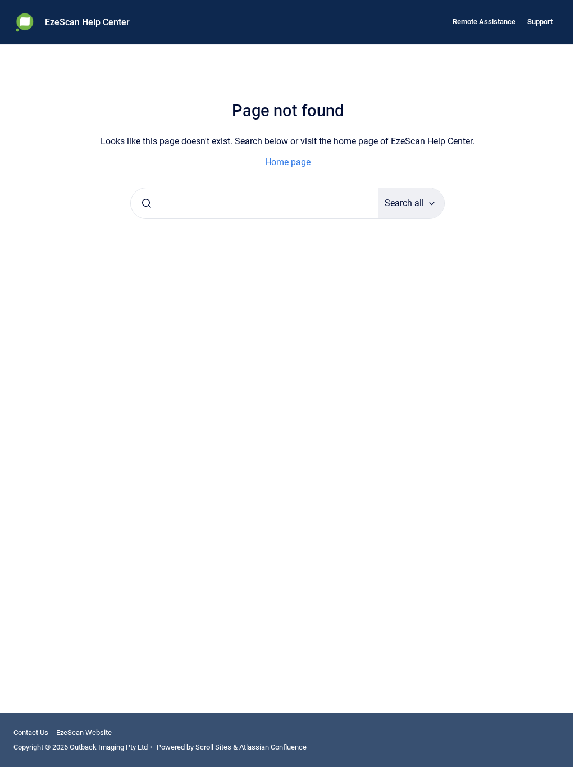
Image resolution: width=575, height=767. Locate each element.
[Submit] (147, 203)
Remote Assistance (484, 21)
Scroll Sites (213, 747)
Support (540, 21)
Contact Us (30, 732)
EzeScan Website (84, 732)
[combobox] (254, 203)
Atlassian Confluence (273, 747)
